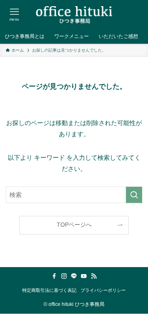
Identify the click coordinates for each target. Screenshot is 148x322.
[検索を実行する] (134, 195)
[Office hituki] (74, 14)
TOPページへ (74, 225)
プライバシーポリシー (103, 290)
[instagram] (64, 276)
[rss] (93, 276)
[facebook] (54, 276)
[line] (74, 276)
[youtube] (84, 276)
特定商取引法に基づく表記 (49, 290)
